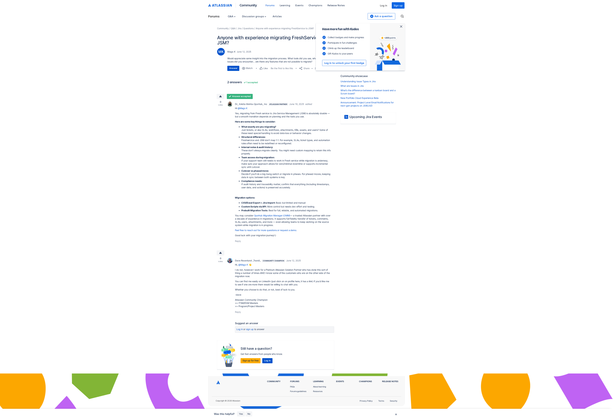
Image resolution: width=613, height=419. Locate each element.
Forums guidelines (298, 391)
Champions (315, 5)
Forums (270, 5)
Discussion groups (253, 16)
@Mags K (242, 108)
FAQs (292, 386)
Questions (248, 28)
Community (248, 5)
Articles (277, 16)
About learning (319, 386)
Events (299, 5)
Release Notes (336, 5)
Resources (317, 391)
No (248, 413)
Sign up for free (250, 360)
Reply (238, 241)
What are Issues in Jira (352, 85)
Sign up (398, 5)
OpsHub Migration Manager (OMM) (272, 215)
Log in (383, 5)
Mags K (231, 51)
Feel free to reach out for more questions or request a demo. (266, 230)
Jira (239, 28)
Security (393, 401)
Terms (381, 401)
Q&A (231, 16)
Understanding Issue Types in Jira (358, 81)
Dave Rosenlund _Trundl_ (248, 260)
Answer (233, 68)
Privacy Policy (366, 401)
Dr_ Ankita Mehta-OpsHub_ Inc (251, 104)
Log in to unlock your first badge (344, 63)
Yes (241, 413)
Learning (285, 5)
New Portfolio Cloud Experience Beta (359, 98)
